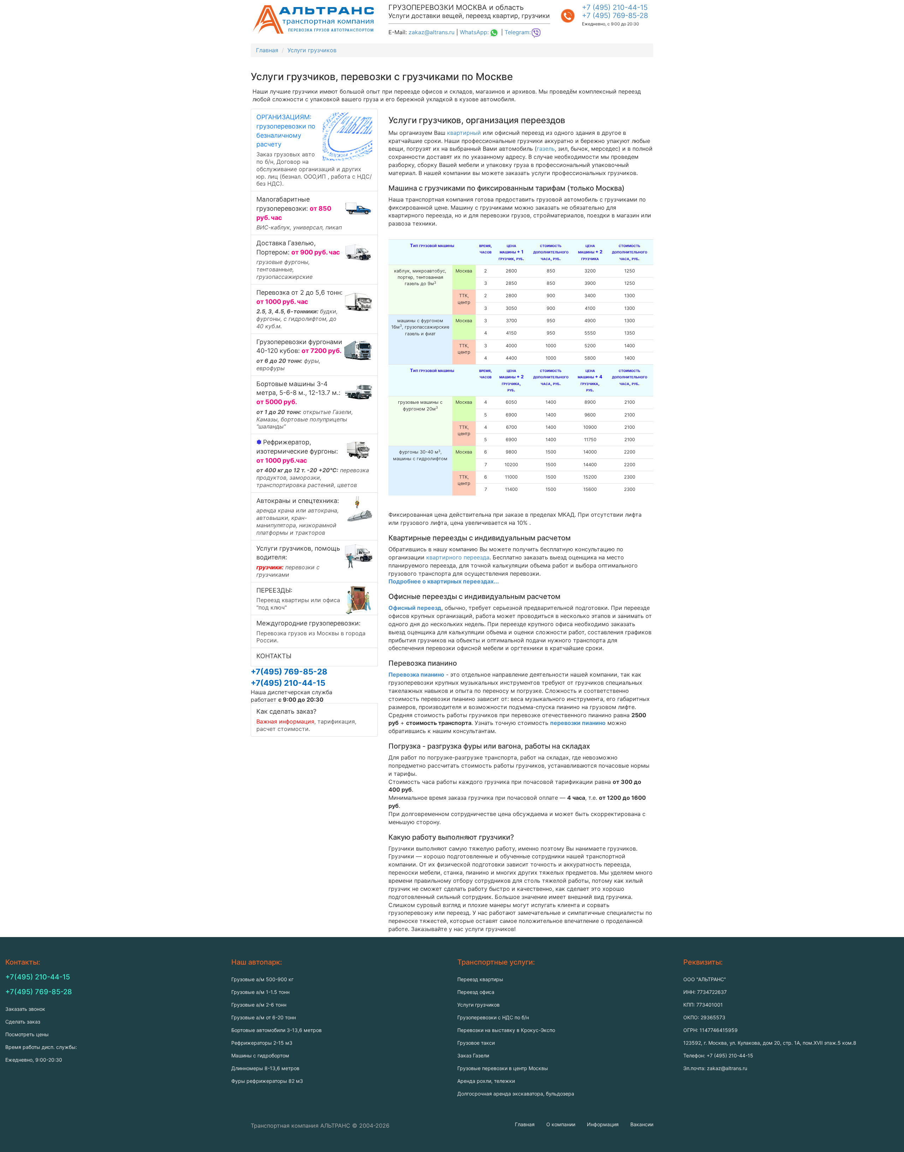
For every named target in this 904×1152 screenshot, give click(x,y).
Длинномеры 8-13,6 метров (265, 1068)
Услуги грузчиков (478, 1005)
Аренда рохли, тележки (486, 1081)
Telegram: (518, 32)
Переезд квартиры (480, 979)
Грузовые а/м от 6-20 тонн (263, 1017)
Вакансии (641, 1124)
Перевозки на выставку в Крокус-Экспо (506, 1030)
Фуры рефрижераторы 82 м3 (267, 1081)
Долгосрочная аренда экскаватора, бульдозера (515, 1094)
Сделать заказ (22, 1022)
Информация (603, 1124)
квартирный (464, 132)
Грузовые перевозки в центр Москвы (502, 1068)
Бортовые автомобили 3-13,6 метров (276, 1030)
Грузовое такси (476, 1043)
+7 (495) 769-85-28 (615, 15)
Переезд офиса (475, 992)
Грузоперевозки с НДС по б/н (493, 1017)
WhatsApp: (474, 32)
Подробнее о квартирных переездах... (443, 581)
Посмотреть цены (27, 1034)
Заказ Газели (473, 1055)
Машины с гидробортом (260, 1055)
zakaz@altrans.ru (431, 32)
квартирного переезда (457, 557)
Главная (525, 1124)
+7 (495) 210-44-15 (615, 7)
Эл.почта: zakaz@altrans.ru (715, 1068)
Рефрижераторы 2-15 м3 (261, 1043)
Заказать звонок (25, 1009)
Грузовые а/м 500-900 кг (262, 979)
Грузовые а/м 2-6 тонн (258, 1005)
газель (546, 148)
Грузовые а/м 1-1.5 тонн (260, 992)
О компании (560, 1124)
